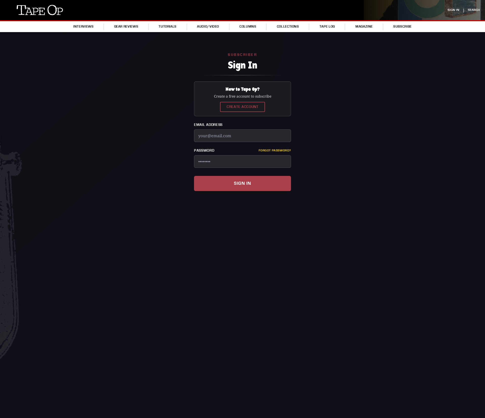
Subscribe (402, 26)
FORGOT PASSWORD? (275, 150)
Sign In (242, 183)
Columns (247, 26)
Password (204, 151)
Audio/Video (208, 26)
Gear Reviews (126, 26)
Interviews (83, 26)
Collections (288, 26)
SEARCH (474, 10)
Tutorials (168, 26)
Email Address (208, 125)
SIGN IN (453, 10)
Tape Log (327, 26)
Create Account (242, 107)
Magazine (364, 26)
